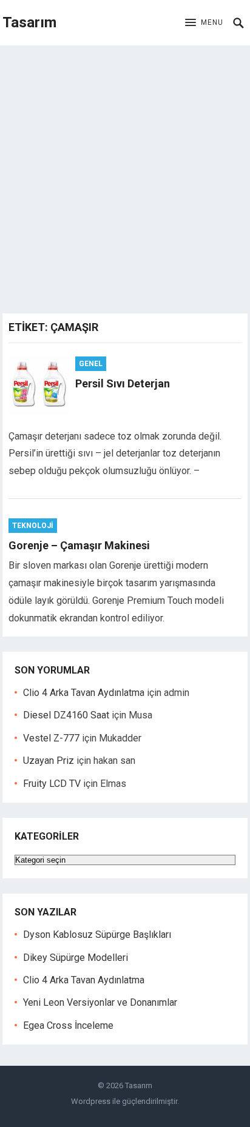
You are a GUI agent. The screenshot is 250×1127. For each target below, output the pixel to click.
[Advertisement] (125, 176)
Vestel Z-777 (51, 738)
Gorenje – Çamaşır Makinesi (79, 545)
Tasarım (29, 22)
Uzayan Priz (48, 760)
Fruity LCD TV (52, 783)
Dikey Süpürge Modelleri (75, 957)
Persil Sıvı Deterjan (122, 383)
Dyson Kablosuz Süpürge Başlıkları (97, 934)
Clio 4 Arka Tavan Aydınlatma (83, 692)
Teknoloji (32, 525)
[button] (204, 23)
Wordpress (90, 1101)
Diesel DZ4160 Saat (66, 715)
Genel (91, 364)
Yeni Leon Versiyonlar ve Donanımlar (100, 1002)
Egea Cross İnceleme (68, 1025)
